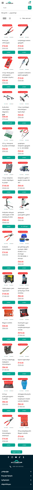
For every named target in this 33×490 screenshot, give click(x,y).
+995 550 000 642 (17, 466)
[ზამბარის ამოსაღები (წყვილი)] (8, 97)
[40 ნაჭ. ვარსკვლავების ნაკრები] (8, 384)
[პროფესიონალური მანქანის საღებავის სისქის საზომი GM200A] (24, 384)
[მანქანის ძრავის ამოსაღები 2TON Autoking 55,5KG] (8, 202)
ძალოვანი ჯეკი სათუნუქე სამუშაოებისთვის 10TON (24, 326)
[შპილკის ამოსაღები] (8, 31)
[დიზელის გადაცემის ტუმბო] (24, 202)
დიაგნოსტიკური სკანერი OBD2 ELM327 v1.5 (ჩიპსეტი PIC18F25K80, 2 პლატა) (23, 252)
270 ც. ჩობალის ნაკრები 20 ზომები (8, 145)
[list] (10, 18)
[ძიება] (30, 7)
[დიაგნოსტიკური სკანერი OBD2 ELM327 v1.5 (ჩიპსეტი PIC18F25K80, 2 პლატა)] (24, 237)
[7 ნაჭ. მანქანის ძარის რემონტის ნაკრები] (8, 168)
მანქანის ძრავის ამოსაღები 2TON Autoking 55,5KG (8, 215)
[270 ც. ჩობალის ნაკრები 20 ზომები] (8, 133)
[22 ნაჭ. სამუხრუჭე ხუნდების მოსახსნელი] (8, 350)
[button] (3, 2)
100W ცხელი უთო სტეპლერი (8, 290)
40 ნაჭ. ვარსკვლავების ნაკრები (7, 396)
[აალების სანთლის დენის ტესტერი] (24, 63)
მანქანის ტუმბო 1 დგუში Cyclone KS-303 (24, 180)
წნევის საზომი (7, 323)
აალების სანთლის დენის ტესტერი (24, 74)
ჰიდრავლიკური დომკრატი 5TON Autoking (23, 291)
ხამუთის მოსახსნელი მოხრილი (6, 433)
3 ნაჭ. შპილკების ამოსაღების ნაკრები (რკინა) (8, 75)
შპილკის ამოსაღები (6, 42)
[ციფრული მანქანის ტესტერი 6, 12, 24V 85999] (24, 133)
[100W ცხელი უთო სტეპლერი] (8, 278)
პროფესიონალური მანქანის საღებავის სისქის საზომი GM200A (24, 397)
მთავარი (4, 13)
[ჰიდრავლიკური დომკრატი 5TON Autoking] (24, 278)
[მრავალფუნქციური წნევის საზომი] (24, 421)
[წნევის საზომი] (8, 313)
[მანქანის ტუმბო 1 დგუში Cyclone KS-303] (24, 168)
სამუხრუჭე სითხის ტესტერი (24, 42)
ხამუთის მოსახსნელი (6, 248)
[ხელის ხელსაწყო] (24, 350)
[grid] (4, 18)
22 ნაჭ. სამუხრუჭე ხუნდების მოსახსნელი (8, 362)
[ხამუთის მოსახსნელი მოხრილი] (8, 421)
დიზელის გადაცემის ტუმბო (24, 214)
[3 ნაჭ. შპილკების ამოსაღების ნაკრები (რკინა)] (8, 63)
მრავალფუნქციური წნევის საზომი (24, 432)
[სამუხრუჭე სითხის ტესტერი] (24, 31)
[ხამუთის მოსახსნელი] (8, 237)
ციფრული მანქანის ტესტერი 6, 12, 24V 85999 (24, 146)
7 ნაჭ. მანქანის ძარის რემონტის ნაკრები (8, 180)
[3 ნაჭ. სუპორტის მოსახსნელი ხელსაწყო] (24, 97)
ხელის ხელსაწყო (24, 360)
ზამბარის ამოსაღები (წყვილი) (6, 109)
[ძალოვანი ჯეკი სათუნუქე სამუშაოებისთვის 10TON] (24, 313)
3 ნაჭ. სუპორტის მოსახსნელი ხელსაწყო (23, 109)
